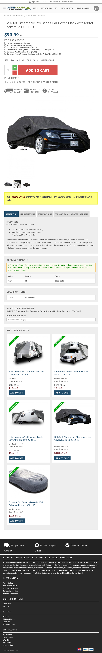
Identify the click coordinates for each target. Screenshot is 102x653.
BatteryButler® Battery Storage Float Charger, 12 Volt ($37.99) (30, 50)
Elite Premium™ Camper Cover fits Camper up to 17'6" (26, 373)
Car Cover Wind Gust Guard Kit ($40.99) (22, 52)
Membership (8, 645)
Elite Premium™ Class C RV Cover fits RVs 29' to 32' (71, 373)
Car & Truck (46, 8)
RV (56, 8)
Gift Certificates (9, 619)
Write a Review (34, 81)
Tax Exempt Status (10, 586)
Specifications (45, 214)
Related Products (79, 214)
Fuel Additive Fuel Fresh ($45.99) (19, 46)
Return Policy (8, 583)
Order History (8, 637)
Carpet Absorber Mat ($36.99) (18, 43)
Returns (6, 606)
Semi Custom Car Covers (35, 16)
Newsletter (7, 643)
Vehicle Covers (17, 16)
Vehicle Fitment (27, 214)
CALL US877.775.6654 (53, 90)
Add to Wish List (52, 81)
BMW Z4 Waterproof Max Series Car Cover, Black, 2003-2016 (72, 438)
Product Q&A (61, 214)
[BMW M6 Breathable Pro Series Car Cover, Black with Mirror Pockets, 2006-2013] (49, 137)
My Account (7, 635)
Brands (5, 616)
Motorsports (67, 8)
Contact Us (56, 2)
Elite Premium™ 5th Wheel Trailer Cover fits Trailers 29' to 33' (26, 438)
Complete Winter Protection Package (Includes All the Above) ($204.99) (34, 54)
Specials (6, 622)
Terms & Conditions (10, 594)
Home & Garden (83, 8)
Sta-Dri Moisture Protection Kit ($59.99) (22, 48)
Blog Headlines (9, 624)
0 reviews (21, 81)
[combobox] (51, 319)
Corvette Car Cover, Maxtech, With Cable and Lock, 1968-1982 (26, 504)
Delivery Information (10, 591)
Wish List (6, 640)
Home (35, 8)
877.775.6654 (43, 2)
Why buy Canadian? (10, 588)
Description (11, 214)
